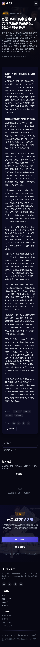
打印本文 (11, 429)
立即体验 (21, 539)
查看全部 (19, 474)
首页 (3, 595)
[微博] (19, 423)
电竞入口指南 (6, 599)
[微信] (14, 423)
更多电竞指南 (8, 450)
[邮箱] (21, 584)
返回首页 (9, 443)
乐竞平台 (27, 411)
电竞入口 (17, 411)
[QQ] (23, 423)
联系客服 (21, 547)
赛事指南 (9, 415)
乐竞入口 (9, 3)
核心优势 (5, 602)
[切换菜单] (36, 3)
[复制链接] (28, 423)
